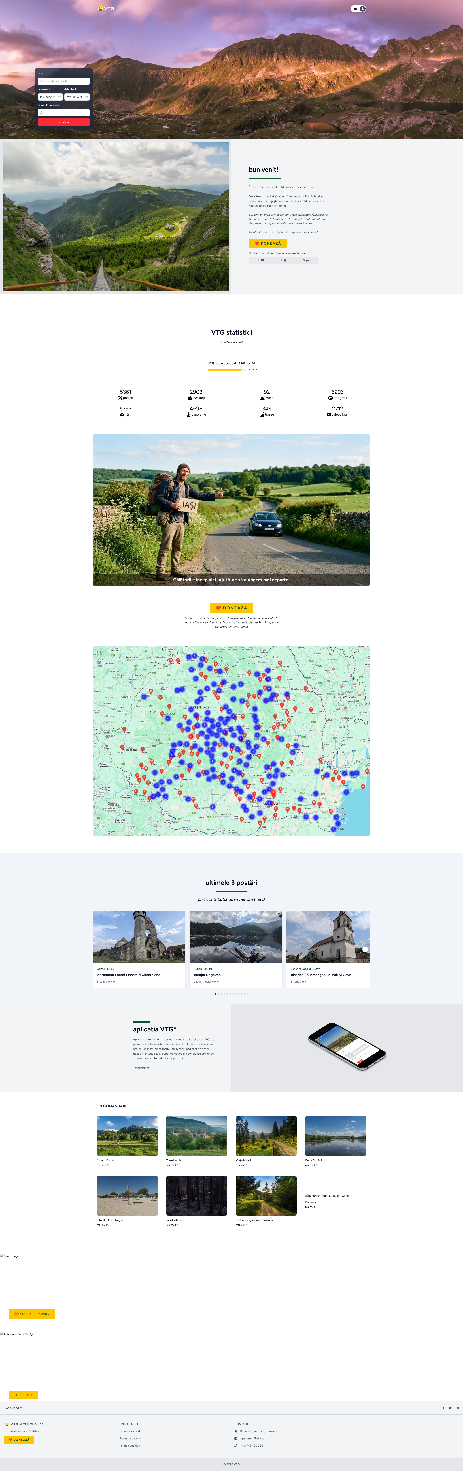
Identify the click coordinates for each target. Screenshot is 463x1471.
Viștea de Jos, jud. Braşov (305, 968)
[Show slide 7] (233, 993)
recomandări (112, 1106)
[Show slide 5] (227, 993)
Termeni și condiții (131, 1431)
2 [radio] (281, 260)
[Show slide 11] (244, 993)
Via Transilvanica (34, 1314)
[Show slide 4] (224, 993)
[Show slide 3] (221, 993)
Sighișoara (23, 1395)
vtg (109, 8)
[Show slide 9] (238, 993)
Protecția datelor (130, 1438)
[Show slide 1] (215, 993)
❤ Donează (268, 243)
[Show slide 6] (230, 993)
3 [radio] (304, 260)
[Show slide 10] (241, 993)
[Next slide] (365, 949)
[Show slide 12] (247, 993)
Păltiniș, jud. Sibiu (203, 968)
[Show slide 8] (235, 993)
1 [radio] (258, 260)
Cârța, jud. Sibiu (105, 968)
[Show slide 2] (218, 993)
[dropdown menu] (358, 8)
